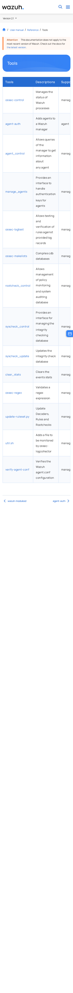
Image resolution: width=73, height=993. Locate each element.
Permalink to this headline (19, 63)
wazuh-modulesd (17, 501)
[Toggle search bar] (60, 7)
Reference (33, 30)
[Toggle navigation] (68, 7)
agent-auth (59, 501)
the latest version (16, 47)
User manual (17, 30)
